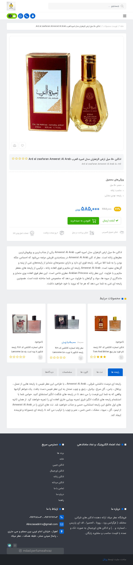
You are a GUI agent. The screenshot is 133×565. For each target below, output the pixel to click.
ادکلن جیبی (58, 465)
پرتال (105, 559)
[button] (32, 16)
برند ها (60, 453)
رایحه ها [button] (115, 372)
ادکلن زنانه (59, 476)
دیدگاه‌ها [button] (49, 372)
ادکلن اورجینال (57, 471)
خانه (62, 459)
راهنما (61, 500)
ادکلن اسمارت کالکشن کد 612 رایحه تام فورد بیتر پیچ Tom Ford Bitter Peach (108, 352)
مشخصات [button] (67, 372)
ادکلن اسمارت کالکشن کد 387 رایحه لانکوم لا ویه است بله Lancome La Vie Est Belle (27, 352)
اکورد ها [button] (84, 372)
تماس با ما (59, 488)
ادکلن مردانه (58, 482)
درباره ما (60, 494)
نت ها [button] (100, 372)
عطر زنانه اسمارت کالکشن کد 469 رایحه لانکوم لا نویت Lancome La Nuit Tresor (68, 352)
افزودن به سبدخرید (80, 221)
